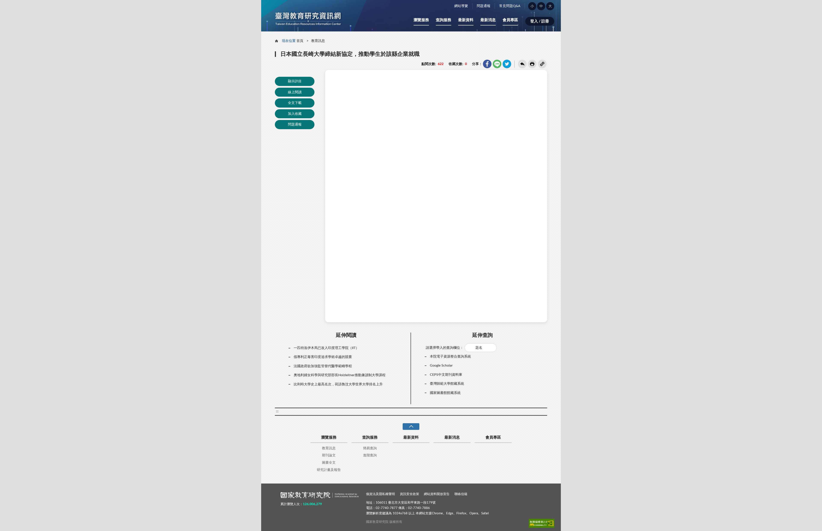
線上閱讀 (295, 92)
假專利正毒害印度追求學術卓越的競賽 (323, 357)
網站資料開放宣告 (437, 494)
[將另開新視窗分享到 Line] (497, 64)
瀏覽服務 (421, 20)
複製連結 (542, 64)
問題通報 (483, 6)
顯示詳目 (295, 81)
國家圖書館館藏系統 (445, 393)
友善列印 (532, 64)
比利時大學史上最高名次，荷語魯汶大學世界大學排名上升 (338, 384)
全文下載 (295, 103)
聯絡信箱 (460, 494)
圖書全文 (329, 462)
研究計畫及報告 (329, 470)
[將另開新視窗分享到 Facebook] (487, 64)
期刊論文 (329, 455)
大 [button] (550, 6)
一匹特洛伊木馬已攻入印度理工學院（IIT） (326, 348)
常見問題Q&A (509, 6)
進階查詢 (370, 455)
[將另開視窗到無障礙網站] (541, 523)
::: (263, 3)
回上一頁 (522, 64)
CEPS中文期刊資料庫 (446, 374)
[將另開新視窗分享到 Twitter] (507, 64)
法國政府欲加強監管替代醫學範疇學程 (323, 366)
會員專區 (510, 20)
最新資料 (466, 20)
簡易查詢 (370, 448)
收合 (411, 426)
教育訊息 (318, 41)
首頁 (299, 41)
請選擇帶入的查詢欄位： (444, 347)
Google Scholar (441, 365)
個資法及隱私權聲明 (380, 494)
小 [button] (532, 6)
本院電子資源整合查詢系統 (450, 356)
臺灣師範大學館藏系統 (447, 383)
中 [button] (541, 6)
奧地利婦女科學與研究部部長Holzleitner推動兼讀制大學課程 (340, 375)
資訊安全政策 (409, 494)
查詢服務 (443, 20)
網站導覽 (461, 6)
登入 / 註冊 (539, 21)
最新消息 (488, 20)
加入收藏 (295, 113)
